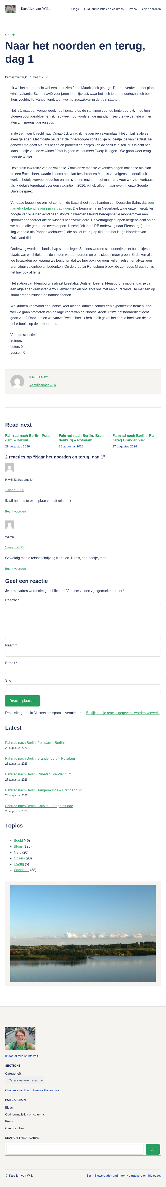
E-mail (11, 663)
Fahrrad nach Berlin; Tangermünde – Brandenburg (43, 790)
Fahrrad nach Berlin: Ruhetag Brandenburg (133, 437)
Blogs (18, 846)
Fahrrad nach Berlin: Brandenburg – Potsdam (82, 437)
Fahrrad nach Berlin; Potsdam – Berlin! (28, 437)
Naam (11, 645)
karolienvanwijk (42, 385)
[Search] (153, 1149)
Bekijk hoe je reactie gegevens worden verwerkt (123, 713)
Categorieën (13, 1073)
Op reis (10, 35)
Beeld (18, 840)
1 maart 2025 (14, 490)
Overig (19, 864)
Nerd (17, 852)
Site (8, 680)
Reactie (12, 600)
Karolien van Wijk (35, 9)
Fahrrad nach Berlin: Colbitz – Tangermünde (39, 806)
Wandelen (21, 870)
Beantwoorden (15, 511)
